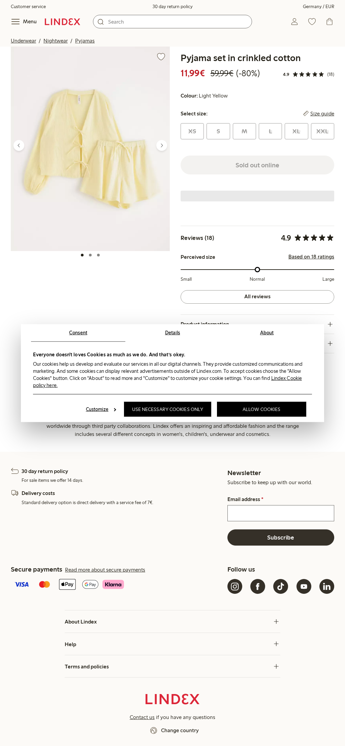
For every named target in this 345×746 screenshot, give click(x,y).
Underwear (23, 40)
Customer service (28, 6)
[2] (90, 255)
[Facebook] (257, 586)
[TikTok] (280, 586)
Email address (245, 499)
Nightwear (55, 40)
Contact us (142, 717)
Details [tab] (172, 332)
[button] (90, 149)
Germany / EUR (318, 6)
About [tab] (267, 332)
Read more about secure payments (105, 570)
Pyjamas (85, 40)
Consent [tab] (78, 332)
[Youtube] (303, 586)
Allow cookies (261, 409)
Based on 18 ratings (311, 256)
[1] (82, 255)
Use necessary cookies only (167, 409)
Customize (97, 409)
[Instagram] (234, 586)
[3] (98, 255)
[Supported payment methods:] (118, 585)
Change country (180, 730)
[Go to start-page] (62, 21)
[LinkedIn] (326, 586)
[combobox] (172, 21)
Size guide (322, 114)
